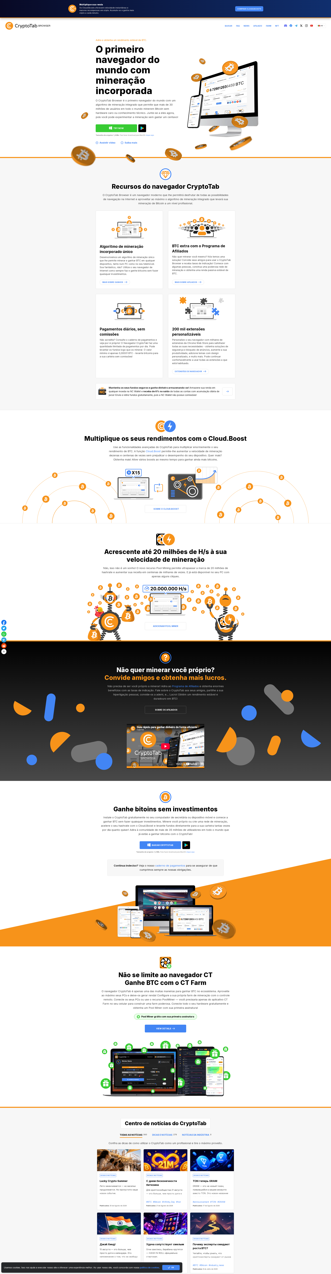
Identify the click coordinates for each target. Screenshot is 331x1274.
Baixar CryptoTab (162, 845)
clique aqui (150, 135)
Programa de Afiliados (185, 686)
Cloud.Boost (153, 451)
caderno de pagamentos (170, 865)
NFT (277, 26)
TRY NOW (118, 128)
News (246, 26)
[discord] (285, 25)
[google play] (142, 128)
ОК (172, 1267)
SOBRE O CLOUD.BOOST (166, 509)
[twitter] (301, 25)
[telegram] (296, 26)
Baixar (228, 26)
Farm (268, 26)
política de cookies (149, 1267)
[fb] (291, 25)
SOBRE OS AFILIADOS (166, 709)
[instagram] (306, 25)
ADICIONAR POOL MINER (165, 626)
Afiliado (257, 26)
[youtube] (311, 26)
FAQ (238, 26)
